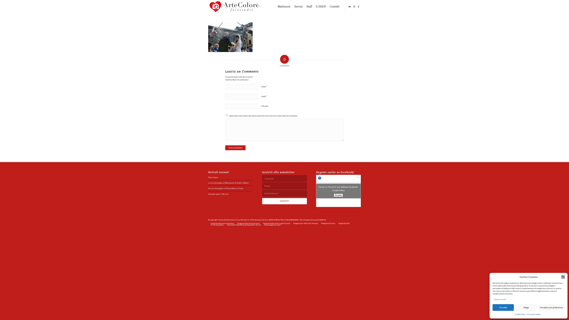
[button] (563, 276)
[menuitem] (284, 6)
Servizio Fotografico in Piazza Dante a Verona (225, 188)
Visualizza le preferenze (551, 307)
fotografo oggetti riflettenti (218, 194)
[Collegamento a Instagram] (354, 6)
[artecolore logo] (235, 6)
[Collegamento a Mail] (349, 6)
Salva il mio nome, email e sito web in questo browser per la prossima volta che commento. (263, 116)
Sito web (265, 106)
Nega (526, 307)
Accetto (338, 195)
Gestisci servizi (500, 299)
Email (264, 96)
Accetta (503, 307)
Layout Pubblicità (319, 220)
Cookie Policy (520, 314)
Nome (264, 86)
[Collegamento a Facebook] (358, 6)
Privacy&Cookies (534, 314)
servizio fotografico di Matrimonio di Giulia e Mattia (228, 182)
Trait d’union (213, 177)
